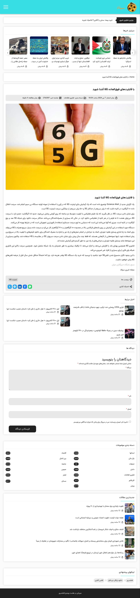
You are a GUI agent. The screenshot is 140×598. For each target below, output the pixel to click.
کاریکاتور (104, 480)
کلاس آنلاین (99, 580)
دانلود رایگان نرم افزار (115, 580)
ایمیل (128, 409)
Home (132, 77)
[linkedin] (20, 287)
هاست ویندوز (69, 593)
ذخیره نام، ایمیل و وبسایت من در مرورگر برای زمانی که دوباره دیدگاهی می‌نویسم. (100, 422)
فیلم (36, 475)
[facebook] (25, 287)
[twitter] (10, 287)
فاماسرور (130, 580)
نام (129, 396)
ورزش (104, 486)
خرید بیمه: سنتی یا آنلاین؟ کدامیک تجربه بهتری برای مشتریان (90, 20)
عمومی (36, 469)
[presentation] (132, 52)
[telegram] (15, 287)
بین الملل (36, 458)
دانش (104, 469)
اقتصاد (36, 453)
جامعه (36, 464)
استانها (104, 453)
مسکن (36, 481)
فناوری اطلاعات (69, 98)
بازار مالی (104, 458)
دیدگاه (128, 367)
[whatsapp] (30, 287)
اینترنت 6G (13, 279)
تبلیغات (104, 464)
